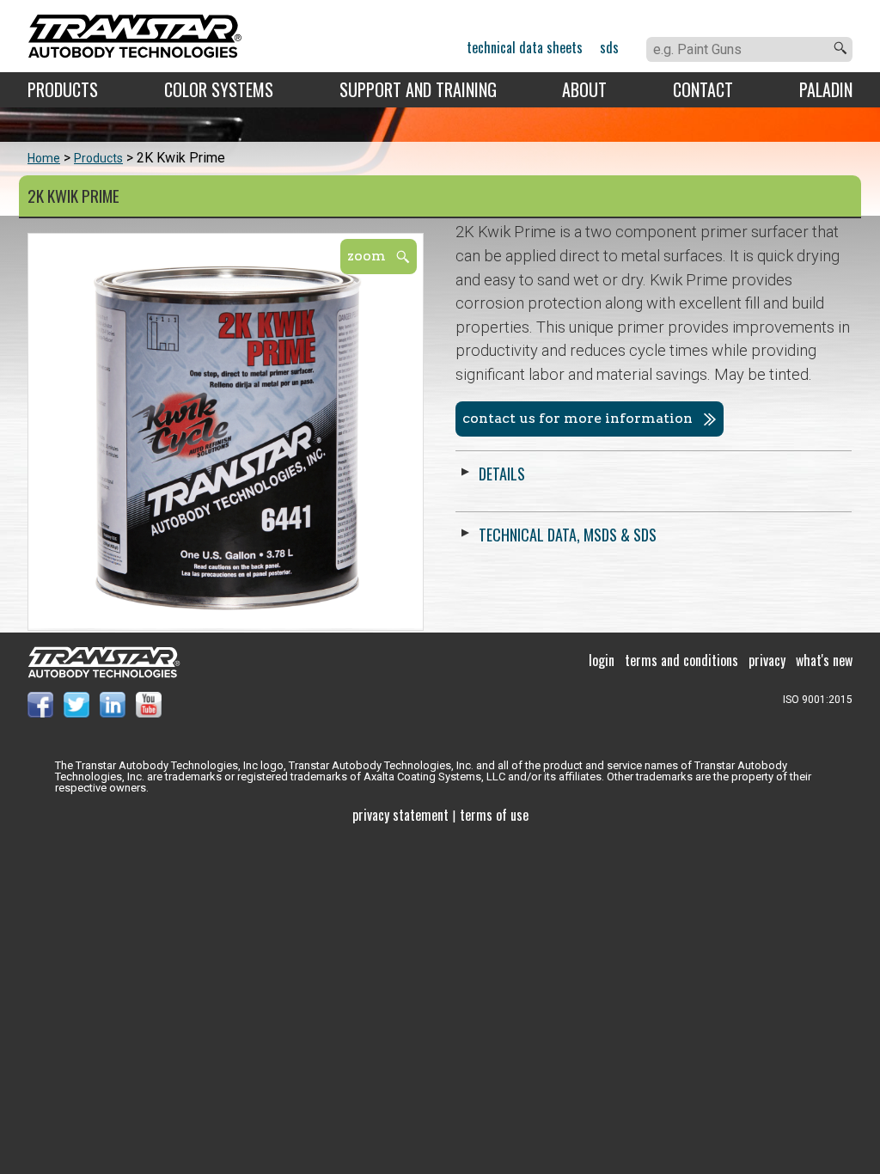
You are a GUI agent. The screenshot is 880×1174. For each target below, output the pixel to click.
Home (44, 158)
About (584, 89)
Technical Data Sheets (525, 47)
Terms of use (494, 814)
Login (601, 660)
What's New (824, 660)
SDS (609, 47)
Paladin (825, 89)
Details (502, 473)
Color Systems (218, 89)
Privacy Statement (400, 814)
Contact (703, 89)
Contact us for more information (577, 418)
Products (63, 89)
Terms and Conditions (681, 660)
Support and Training (418, 89)
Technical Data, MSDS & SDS (568, 534)
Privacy (767, 660)
